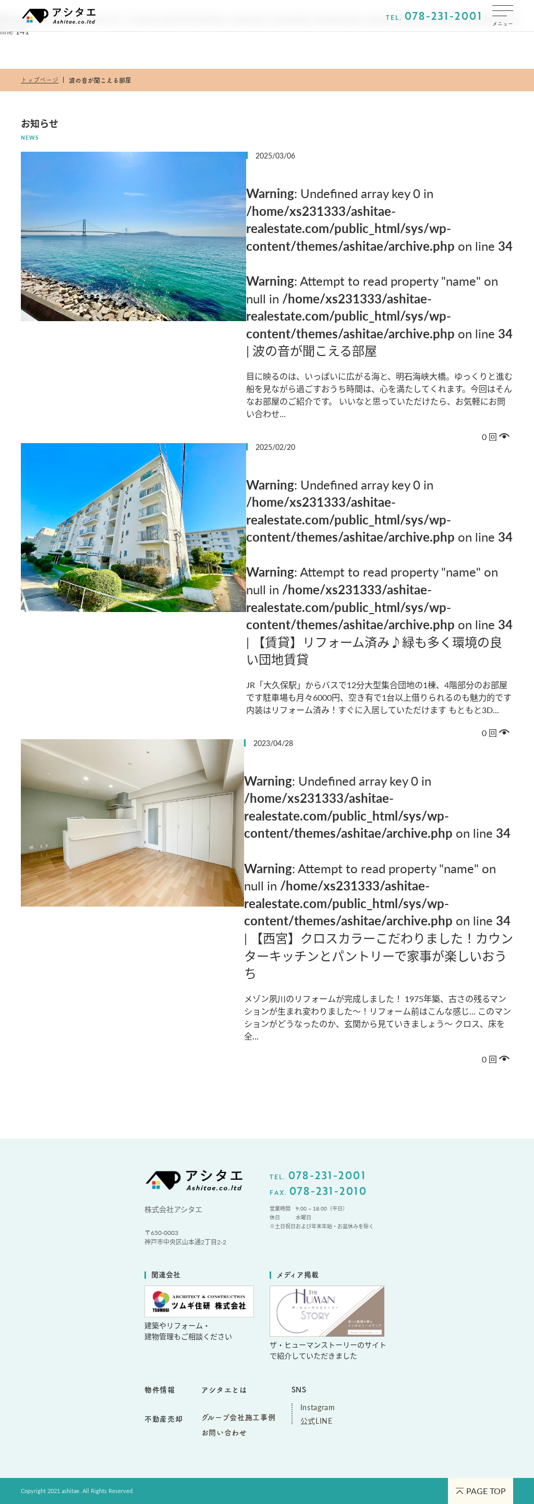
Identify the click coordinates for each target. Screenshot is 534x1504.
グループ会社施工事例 (238, 1417)
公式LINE (316, 1420)
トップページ (39, 80)
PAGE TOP (486, 1491)
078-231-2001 (443, 15)
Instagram (316, 1407)
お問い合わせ (224, 1432)
